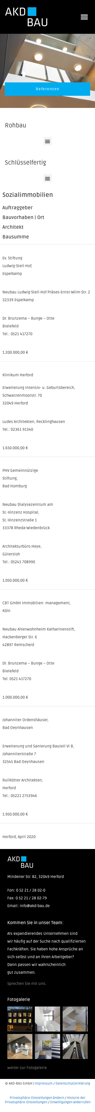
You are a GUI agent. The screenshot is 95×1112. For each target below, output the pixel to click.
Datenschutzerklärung (73, 1083)
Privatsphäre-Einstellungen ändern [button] (37, 1098)
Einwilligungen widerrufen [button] (70, 1102)
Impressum (44, 1083)
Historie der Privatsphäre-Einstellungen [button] (45, 1100)
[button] (84, 17)
